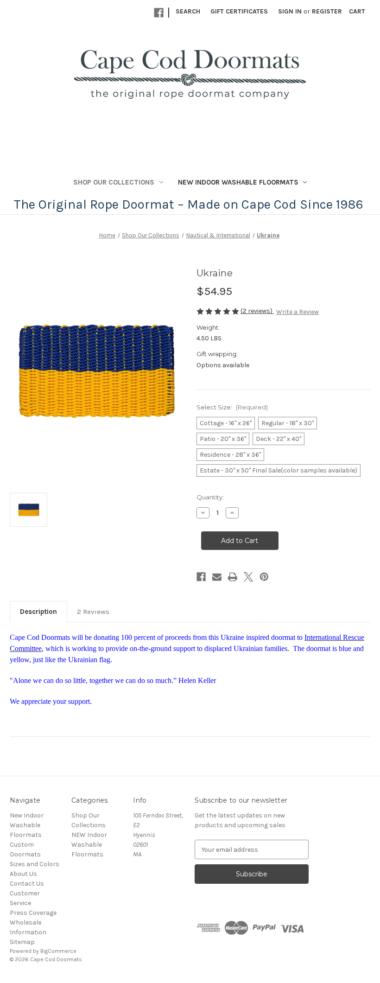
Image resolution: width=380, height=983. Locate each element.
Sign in (290, 11)
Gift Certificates (239, 11)
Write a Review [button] (297, 312)
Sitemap (22, 942)
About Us (23, 874)
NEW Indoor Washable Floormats (238, 182)
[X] (248, 576)
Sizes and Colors (34, 864)
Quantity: (210, 497)
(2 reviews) (257, 311)
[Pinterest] (264, 576)
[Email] (217, 576)
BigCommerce (58, 951)
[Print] (232, 576)
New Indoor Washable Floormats (27, 825)
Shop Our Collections (113, 182)
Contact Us (27, 883)
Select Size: (232, 407)
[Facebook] (159, 13)
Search (188, 11)
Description (38, 611)
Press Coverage (33, 913)
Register (327, 11)
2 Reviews (93, 611)
